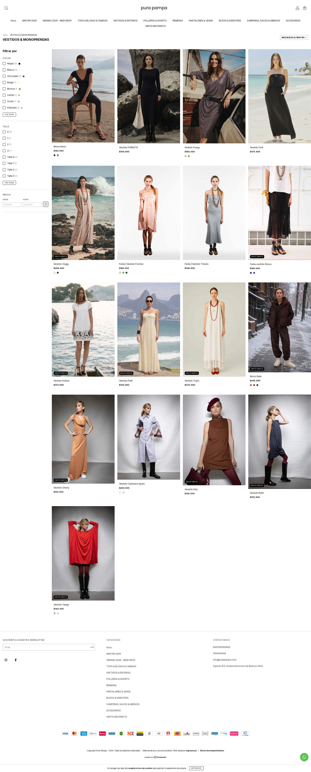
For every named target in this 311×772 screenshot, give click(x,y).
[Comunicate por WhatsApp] (304, 757)
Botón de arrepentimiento (212, 750)
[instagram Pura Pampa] (6, 660)
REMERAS (178, 20)
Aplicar (45, 204)
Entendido (196, 768)
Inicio (13, 20)
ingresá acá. (191, 750)
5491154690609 (221, 647)
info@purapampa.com (224, 659)
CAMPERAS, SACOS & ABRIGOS (263, 20)
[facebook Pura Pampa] (15, 660)
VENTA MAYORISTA (155, 26)
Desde (5, 199)
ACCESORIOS (293, 20)
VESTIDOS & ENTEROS (125, 20)
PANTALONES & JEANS (201, 20)
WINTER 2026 (29, 20)
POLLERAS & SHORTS (155, 20)
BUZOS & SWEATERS (230, 20)
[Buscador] (6, 8)
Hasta (26, 199)
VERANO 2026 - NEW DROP (57, 20)
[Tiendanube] (155, 757)
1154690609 (219, 653)
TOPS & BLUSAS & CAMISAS (92, 20)
